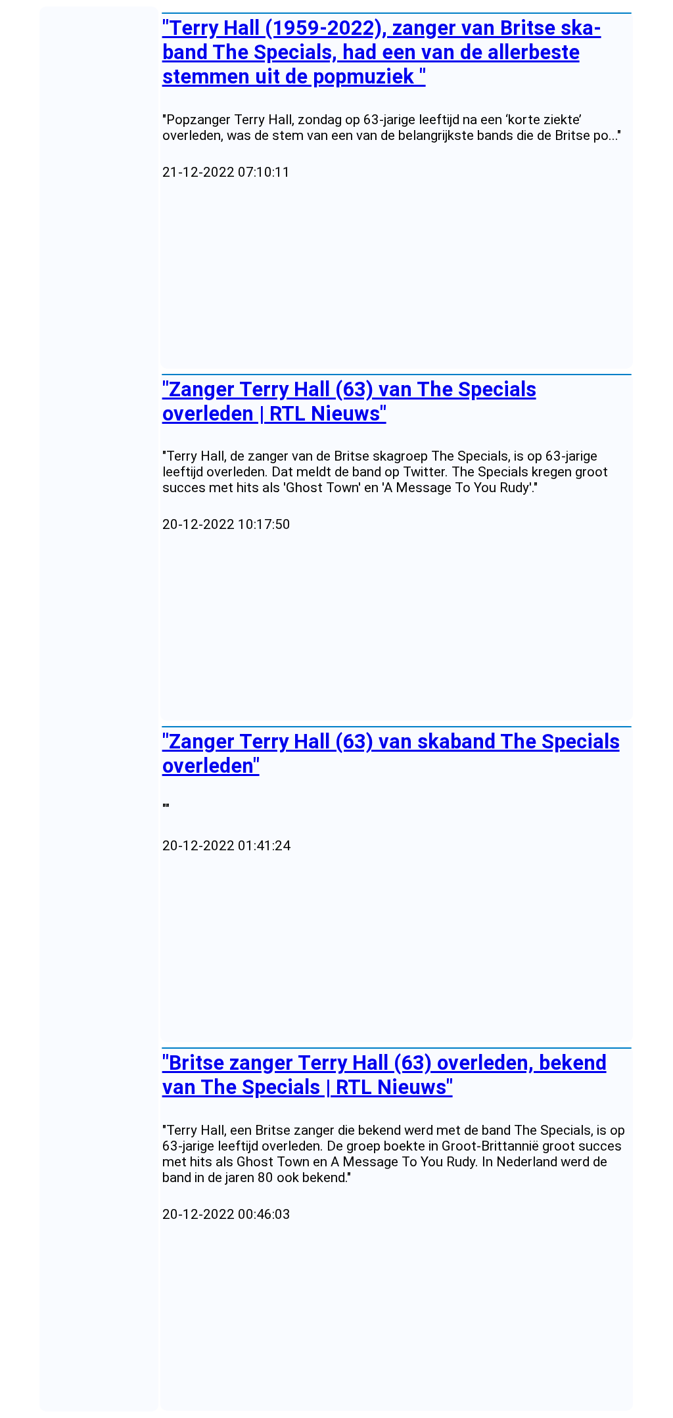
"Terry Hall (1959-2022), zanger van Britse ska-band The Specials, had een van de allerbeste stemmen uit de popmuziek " (381, 52)
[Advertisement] (396, 275)
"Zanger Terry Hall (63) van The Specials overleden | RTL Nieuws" (349, 401)
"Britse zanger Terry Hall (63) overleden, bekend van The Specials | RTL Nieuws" (384, 1075)
